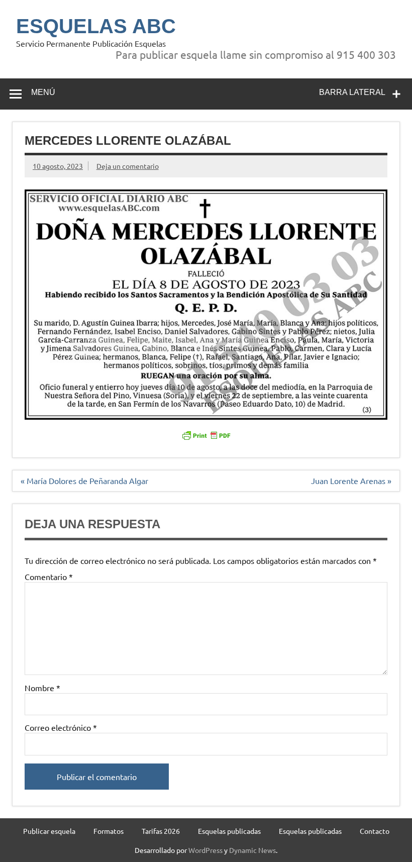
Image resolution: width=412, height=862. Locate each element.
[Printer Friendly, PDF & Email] (206, 434)
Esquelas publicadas (229, 830)
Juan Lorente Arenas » (351, 480)
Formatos (108, 830)
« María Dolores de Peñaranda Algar (84, 480)
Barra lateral (352, 92)
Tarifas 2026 (161, 830)
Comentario (49, 576)
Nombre (42, 688)
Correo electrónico (61, 727)
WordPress (205, 849)
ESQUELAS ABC (96, 26)
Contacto (374, 830)
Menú (43, 92)
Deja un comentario (127, 165)
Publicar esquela (49, 830)
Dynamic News (252, 849)
